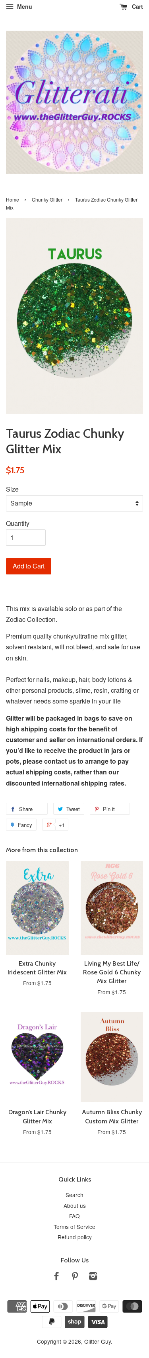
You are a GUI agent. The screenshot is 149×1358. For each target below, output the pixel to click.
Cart (136, 6)
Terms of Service (74, 1227)
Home (12, 199)
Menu (23, 6)
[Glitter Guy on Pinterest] (74, 1277)
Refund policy (75, 1237)
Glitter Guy (97, 1341)
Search (74, 1195)
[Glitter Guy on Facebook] (56, 1277)
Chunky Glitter (47, 199)
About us (75, 1205)
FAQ (74, 1216)
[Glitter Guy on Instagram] (93, 1277)
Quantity (17, 523)
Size (12, 489)
